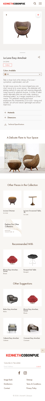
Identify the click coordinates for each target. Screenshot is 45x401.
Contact (7, 388)
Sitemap (29, 380)
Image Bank (8, 380)
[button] (6, 14)
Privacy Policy (31, 388)
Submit (38, 366)
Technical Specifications (16, 124)
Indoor (7, 65)
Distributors (8, 384)
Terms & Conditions (34, 384)
